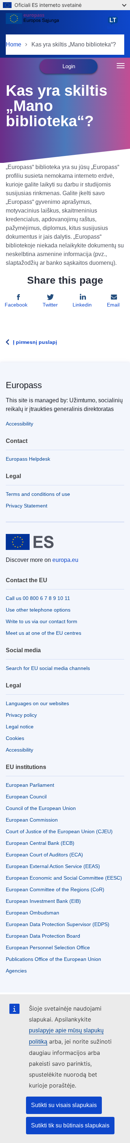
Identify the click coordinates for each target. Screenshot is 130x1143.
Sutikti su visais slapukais (64, 1105)
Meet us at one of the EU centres (43, 633)
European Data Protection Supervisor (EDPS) (57, 924)
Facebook (16, 305)
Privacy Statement (26, 506)
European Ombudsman (32, 913)
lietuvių (114, 23)
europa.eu (65, 560)
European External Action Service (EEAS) (53, 866)
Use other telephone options (38, 610)
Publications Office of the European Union (53, 959)
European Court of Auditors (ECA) (44, 855)
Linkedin (82, 305)
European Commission (32, 820)
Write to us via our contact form (41, 621)
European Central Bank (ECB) (40, 843)
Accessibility (19, 424)
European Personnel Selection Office (48, 947)
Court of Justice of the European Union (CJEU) (59, 831)
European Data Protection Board (43, 936)
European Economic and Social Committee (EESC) (64, 878)
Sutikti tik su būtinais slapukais (70, 1125)
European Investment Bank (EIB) (43, 901)
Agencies (16, 971)
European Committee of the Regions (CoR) (55, 889)
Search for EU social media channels (48, 668)
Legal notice (20, 726)
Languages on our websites (37, 703)
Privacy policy (21, 715)
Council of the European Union (41, 808)
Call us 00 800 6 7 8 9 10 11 (38, 598)
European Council (26, 796)
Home (13, 44)
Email (113, 305)
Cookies (15, 738)
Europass (24, 385)
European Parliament (30, 785)
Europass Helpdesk (28, 459)
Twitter (50, 305)
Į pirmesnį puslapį (35, 342)
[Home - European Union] (55, 23)
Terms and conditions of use (38, 494)
